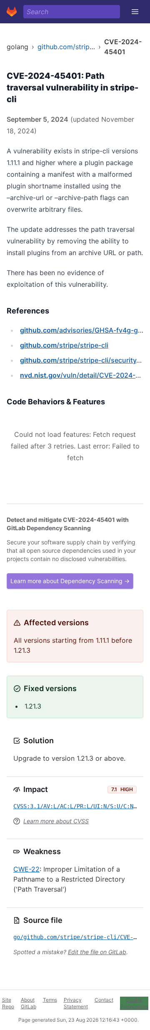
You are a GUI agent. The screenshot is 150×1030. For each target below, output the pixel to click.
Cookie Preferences (134, 1003)
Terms (50, 1000)
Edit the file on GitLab (97, 951)
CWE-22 (26, 869)
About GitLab (28, 1003)
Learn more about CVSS (56, 821)
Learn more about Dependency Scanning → (70, 580)
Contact (104, 1000)
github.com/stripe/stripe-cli (81, 47)
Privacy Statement (76, 1003)
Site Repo (8, 1003)
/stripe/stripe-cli (64, 345)
